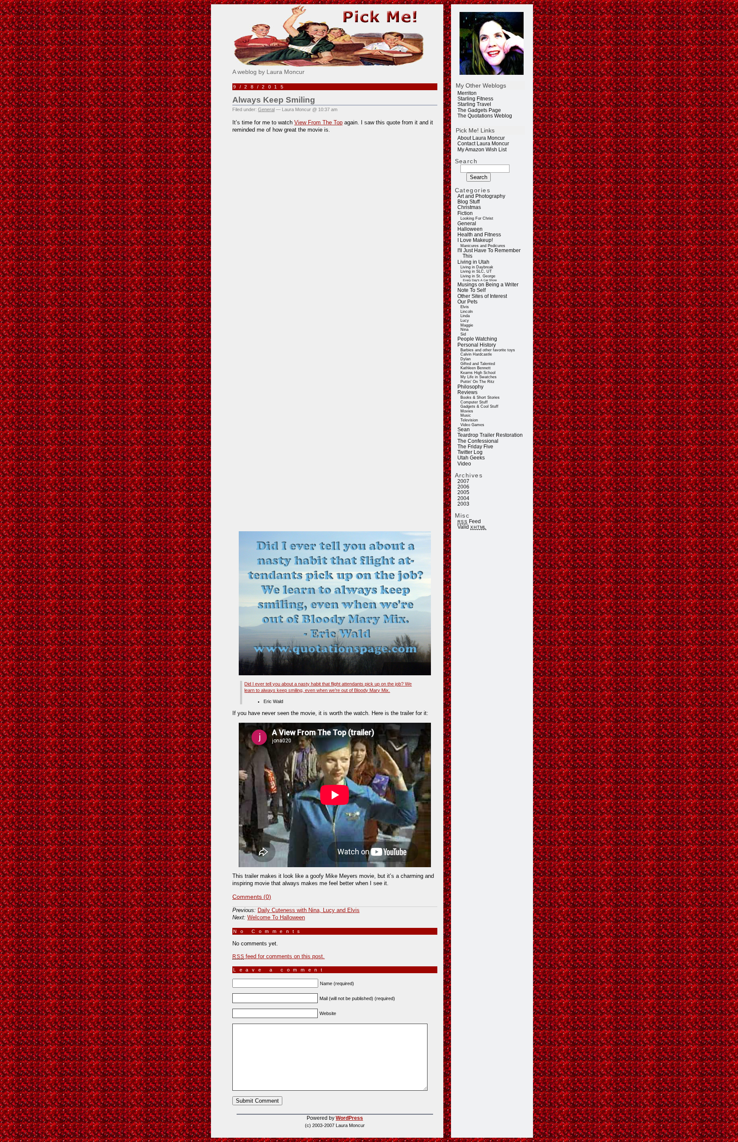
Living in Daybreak (476, 267)
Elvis (464, 307)
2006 (463, 486)
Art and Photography (481, 196)
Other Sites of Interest (482, 296)
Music (465, 415)
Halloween (470, 229)
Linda (465, 316)
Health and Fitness (479, 234)
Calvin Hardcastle (476, 354)
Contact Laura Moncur (483, 143)
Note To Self (471, 290)
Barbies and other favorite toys (487, 350)
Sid (463, 334)
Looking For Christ (476, 218)
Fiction (465, 213)
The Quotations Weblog (484, 115)
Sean (463, 429)
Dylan (465, 359)
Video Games (472, 425)
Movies (466, 411)
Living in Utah (473, 262)
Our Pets (467, 301)
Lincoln (466, 311)
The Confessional (477, 441)
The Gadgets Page (479, 110)
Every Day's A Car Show (480, 280)
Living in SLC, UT (476, 271)
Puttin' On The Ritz (477, 382)
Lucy (464, 320)
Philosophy (470, 386)
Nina (464, 329)
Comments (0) (251, 896)
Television (469, 420)
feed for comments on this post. (278, 956)
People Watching (477, 338)
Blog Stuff (468, 201)
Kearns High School (477, 373)
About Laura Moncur (481, 138)
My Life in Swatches (478, 377)
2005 (463, 492)
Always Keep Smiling (273, 99)
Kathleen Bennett (475, 368)
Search (466, 161)
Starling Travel (474, 104)
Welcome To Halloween (276, 917)
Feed (468, 521)
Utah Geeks (471, 457)
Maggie (466, 325)
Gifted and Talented (477, 364)
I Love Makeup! (475, 240)
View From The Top (318, 122)
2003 (463, 503)
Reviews (467, 392)
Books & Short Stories (480, 397)
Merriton (467, 93)
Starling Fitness (475, 98)
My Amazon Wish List (482, 149)
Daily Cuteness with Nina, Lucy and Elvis (309, 910)
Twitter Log (470, 452)
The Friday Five (475, 446)
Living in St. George (477, 276)
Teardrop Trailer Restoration (490, 435)
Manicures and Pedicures (482, 246)
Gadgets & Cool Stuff (479, 406)
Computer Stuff (474, 402)
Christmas (469, 207)
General (466, 223)
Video (464, 463)
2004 (463, 498)
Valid (471, 527)
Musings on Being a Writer (487, 284)
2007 (463, 481)
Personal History (476, 344)
